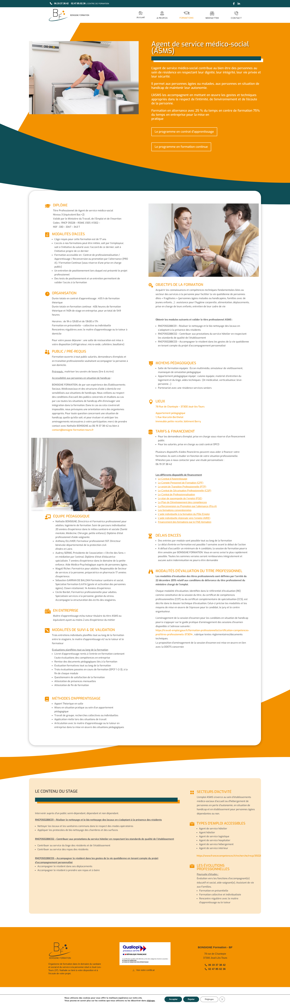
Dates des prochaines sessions (206, 161)
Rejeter (191, 999)
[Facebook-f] (233, 3)
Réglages (209, 999)
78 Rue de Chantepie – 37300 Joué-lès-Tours (180, 406)
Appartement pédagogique (170, 413)
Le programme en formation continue (181, 147)
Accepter (173, 999)
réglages (151, 1000)
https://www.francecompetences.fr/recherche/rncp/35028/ (230, 855)
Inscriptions (145, 923)
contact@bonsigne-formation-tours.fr (73, 429)
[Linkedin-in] (238, 3)
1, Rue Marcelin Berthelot (169, 417)
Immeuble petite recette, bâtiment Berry (178, 421)
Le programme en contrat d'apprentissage (184, 132)
